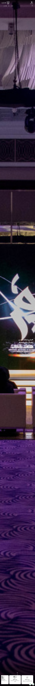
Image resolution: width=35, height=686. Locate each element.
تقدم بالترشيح (30, 346)
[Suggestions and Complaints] (30, 684)
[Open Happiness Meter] (33, 684)
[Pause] (17, 672)
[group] (27, 679)
